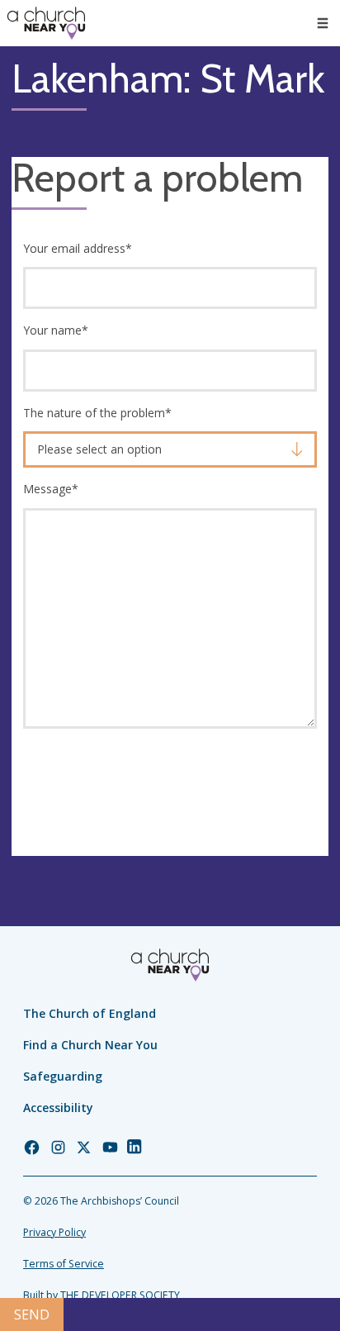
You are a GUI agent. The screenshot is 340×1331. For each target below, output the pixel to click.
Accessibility (58, 1107)
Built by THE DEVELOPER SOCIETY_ (103, 1295)
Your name (55, 330)
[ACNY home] (46, 23)
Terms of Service (63, 1264)
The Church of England (89, 1013)
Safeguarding (62, 1076)
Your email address (77, 248)
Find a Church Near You (90, 1045)
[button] (322, 23)
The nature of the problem (97, 413)
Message (50, 489)
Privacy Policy (54, 1232)
